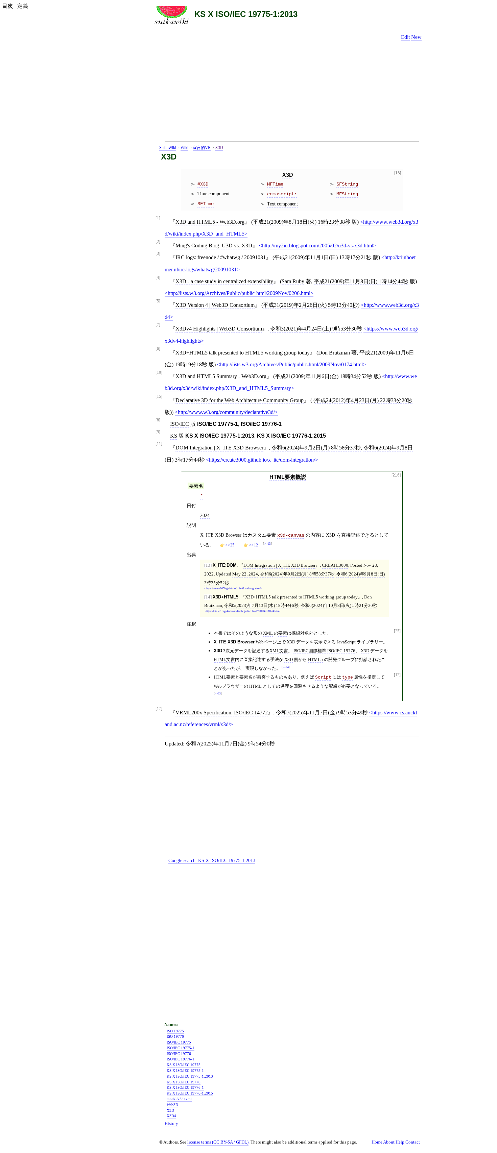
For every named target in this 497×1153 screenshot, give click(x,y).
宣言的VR (202, 147)
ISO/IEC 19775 (179, 1042)
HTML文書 (224, 659)
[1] (158, 218)
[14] (208, 596)
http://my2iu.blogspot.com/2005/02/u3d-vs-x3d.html (317, 245)
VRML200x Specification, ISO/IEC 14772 (221, 712)
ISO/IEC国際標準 (309, 650)
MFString (347, 194)
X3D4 (171, 1116)
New (416, 37)
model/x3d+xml (179, 1099)
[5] (158, 301)
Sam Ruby (293, 281)
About (389, 1142)
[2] (158, 242)
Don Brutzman (334, 352)
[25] (397, 631)
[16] (397, 173)
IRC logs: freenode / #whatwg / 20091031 (220, 257)
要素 (282, 633)
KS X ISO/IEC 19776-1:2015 (190, 1093)
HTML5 (315, 659)
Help (400, 1142)
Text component (282, 203)
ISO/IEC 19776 (341, 650)
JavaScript (346, 641)
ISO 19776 (175, 1036)
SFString (347, 184)
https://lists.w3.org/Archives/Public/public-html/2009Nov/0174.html (242, 611)
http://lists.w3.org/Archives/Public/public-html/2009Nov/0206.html (239, 293)
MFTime (275, 184)
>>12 (253, 545)
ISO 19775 (175, 1031)
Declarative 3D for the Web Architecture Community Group (239, 400)
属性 (358, 677)
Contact (412, 1142)
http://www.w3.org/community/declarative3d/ (226, 412)
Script (323, 677)
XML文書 (278, 650)
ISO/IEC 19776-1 (180, 1059)
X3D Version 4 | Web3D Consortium (215, 305)
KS (173, 436)
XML (268, 633)
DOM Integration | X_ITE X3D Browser (219, 447)
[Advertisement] (292, 93)
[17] (159, 709)
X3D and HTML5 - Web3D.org (209, 222)
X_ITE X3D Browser (220, 535)
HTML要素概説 (287, 477)
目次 (7, 6)
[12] (397, 675)
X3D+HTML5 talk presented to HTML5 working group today (242, 352)
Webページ (266, 641)
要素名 (196, 486)
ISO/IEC (179, 424)
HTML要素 (224, 677)
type (347, 677)
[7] (158, 325)
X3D (219, 147)
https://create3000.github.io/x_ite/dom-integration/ (262, 460)
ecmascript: (282, 194)
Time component (213, 193)
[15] (159, 396)
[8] (158, 420)
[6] (158, 349)
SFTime (205, 203)
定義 (22, 6)
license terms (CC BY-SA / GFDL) (218, 1142)
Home (377, 1142)
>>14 (286, 667)
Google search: (211, 860)
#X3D (202, 184)
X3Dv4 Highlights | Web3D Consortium (218, 329)
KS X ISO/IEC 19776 (183, 1082)
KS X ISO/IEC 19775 (183, 1065)
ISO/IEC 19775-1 (180, 1048)
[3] (158, 253)
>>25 (230, 545)
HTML (255, 686)
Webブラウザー (229, 686)
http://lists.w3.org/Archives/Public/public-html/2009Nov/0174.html (291, 364)
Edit (405, 37)
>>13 (267, 543)
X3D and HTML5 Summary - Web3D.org (220, 376)
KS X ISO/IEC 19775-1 (185, 1071)
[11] (159, 444)
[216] (396, 475)
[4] (158, 277)
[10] (159, 372)
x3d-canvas (290, 535)
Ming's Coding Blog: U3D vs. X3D (213, 245)
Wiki (184, 147)
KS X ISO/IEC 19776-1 (185, 1087)
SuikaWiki (167, 147)
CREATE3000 (335, 565)
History (171, 1123)
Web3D (172, 1105)
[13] (208, 565)
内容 (315, 535)
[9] (158, 432)
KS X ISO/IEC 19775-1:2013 (246, 14)
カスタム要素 (261, 535)
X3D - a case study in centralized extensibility (224, 281)
